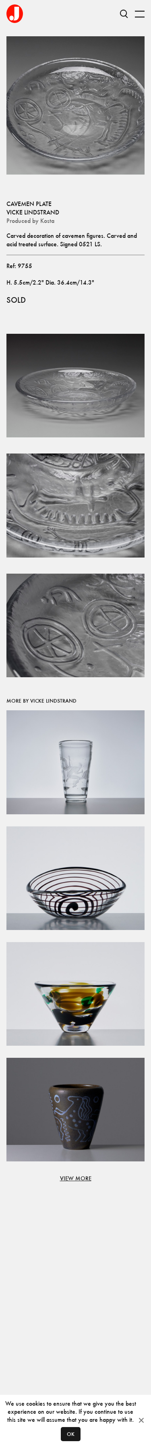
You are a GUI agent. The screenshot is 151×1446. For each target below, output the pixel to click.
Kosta (47, 221)
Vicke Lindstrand (32, 212)
